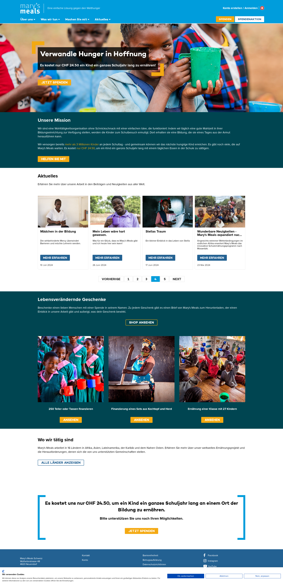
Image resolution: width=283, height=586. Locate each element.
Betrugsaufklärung (152, 560)
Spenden (225, 19)
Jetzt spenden (54, 82)
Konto (85, 560)
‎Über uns (26, 19)
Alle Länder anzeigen (61, 463)
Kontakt (86, 555)
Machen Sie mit (76, 19)
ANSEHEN (70, 420)
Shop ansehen (141, 322)
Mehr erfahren (56, 258)
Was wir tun (49, 19)
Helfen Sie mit (53, 159)
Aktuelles (101, 19)
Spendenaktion (249, 19)
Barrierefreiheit (150, 555)
